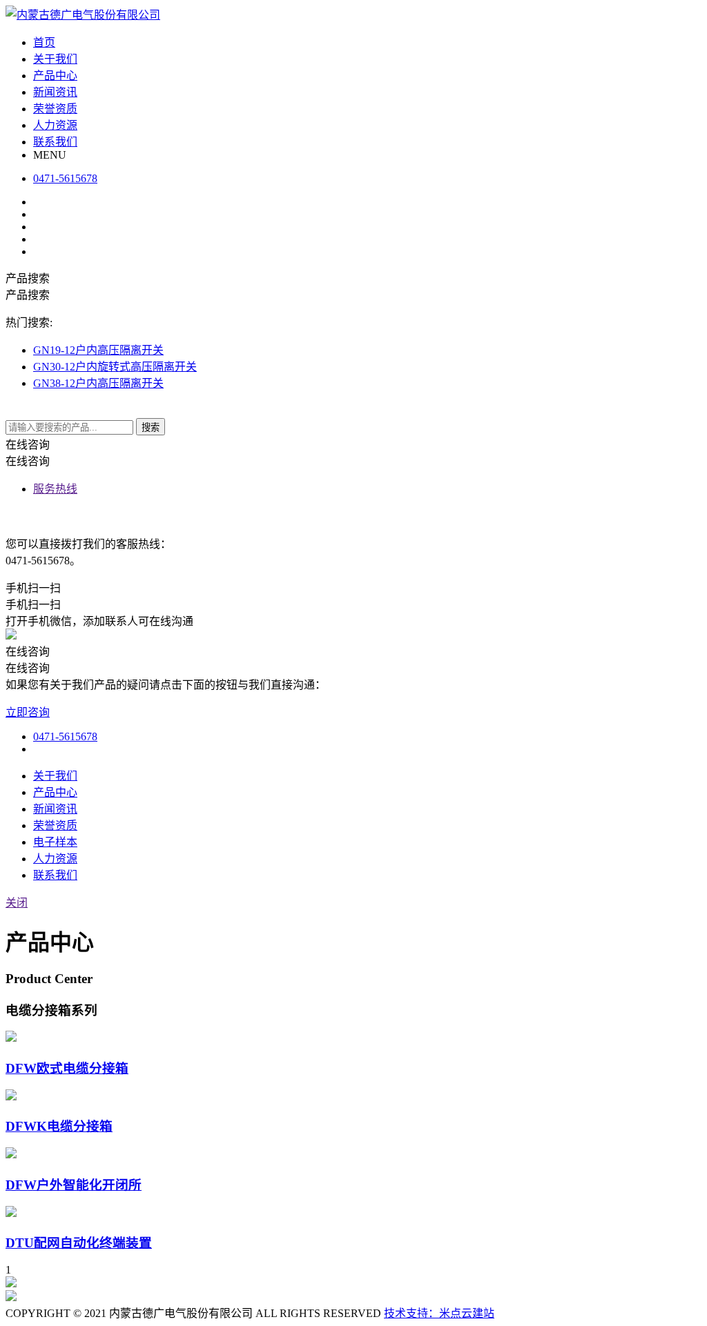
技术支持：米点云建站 (439, 1313)
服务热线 (55, 489)
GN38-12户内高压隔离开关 (98, 383)
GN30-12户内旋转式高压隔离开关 (115, 367)
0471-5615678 (65, 736)
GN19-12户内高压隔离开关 (98, 350)
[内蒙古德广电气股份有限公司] (83, 15)
